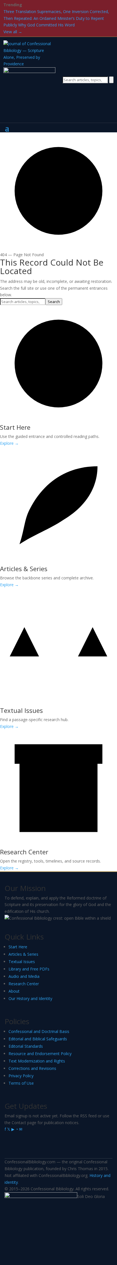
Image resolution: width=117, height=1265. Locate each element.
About (14, 991)
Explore (9, 443)
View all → (12, 31)
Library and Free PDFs (29, 969)
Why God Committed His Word (46, 25)
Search (54, 301)
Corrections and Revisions (32, 1068)
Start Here (18, 946)
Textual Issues (22, 961)
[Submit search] (111, 79)
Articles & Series (23, 954)
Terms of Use (21, 1083)
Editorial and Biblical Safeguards (38, 1038)
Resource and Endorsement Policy (40, 1053)
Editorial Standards (26, 1046)
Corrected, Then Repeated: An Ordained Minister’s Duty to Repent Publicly (56, 18)
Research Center (24, 983)
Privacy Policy (21, 1075)
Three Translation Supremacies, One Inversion (46, 11)
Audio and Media (24, 976)
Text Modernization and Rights (37, 1061)
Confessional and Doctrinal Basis (39, 1031)
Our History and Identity (30, 998)
